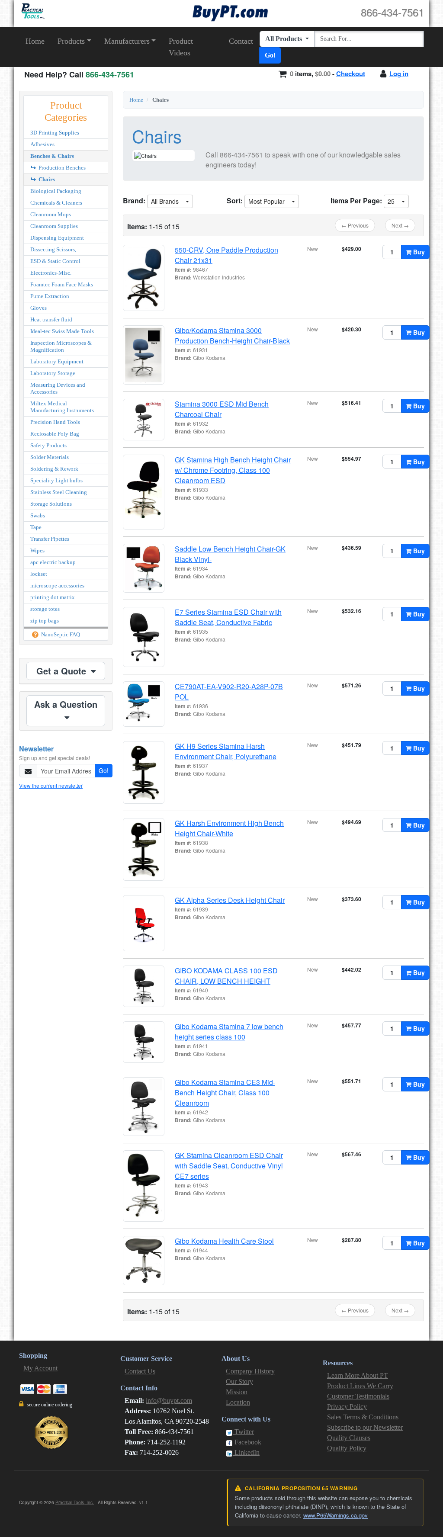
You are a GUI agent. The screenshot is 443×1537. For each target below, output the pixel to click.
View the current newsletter (51, 785)
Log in (398, 73)
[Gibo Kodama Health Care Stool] (143, 1261)
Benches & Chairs (52, 156)
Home (35, 41)
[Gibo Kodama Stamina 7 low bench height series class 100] (143, 1042)
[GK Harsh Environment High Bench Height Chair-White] (143, 849)
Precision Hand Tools (55, 422)
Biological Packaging (55, 191)
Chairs (46, 179)
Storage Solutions (51, 504)
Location (238, 1402)
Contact (241, 41)
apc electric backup (53, 562)
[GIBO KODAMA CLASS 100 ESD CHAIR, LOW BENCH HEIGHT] (143, 986)
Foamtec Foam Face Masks (61, 284)
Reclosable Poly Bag (54, 433)
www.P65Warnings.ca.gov (335, 1515)
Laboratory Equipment (56, 361)
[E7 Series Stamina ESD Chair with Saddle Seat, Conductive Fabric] (143, 637)
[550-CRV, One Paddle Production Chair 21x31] (143, 278)
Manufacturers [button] (127, 41)
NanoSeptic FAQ (60, 634)
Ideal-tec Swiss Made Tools (62, 331)
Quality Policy (346, 1448)
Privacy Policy (347, 1406)
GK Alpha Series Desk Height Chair (230, 900)
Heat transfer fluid (51, 319)
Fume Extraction (49, 296)
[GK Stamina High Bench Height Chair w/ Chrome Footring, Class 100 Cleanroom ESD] (143, 492)
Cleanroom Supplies (54, 226)
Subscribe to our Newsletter (365, 1427)
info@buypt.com (169, 1400)
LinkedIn (246, 1452)
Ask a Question (65, 704)
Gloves (38, 308)
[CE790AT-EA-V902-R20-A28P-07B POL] (143, 704)
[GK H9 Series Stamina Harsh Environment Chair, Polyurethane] (143, 772)
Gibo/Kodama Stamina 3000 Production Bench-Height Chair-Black (232, 335)
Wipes (37, 550)
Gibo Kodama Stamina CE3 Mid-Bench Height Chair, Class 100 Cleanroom (225, 1092)
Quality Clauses (348, 1437)
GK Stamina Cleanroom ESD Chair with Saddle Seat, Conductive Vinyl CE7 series (229, 1165)
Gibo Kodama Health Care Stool (224, 1241)
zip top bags (44, 620)
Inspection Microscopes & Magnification (61, 346)
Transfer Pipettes (49, 539)
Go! (270, 55)
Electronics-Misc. (50, 273)
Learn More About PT (357, 1375)
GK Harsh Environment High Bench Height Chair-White (229, 828)
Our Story (239, 1381)
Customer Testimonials (358, 1396)
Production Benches (61, 167)
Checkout (350, 73)
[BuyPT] (230, 12)
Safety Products (48, 445)
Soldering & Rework (54, 468)
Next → (400, 225)
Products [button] (71, 41)
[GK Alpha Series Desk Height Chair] (143, 923)
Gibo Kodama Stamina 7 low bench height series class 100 (229, 1031)
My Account (40, 1368)
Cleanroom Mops (50, 214)
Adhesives (42, 144)
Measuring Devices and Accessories (57, 388)
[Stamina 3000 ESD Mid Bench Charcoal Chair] (143, 419)
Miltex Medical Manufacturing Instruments (62, 407)
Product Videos (181, 47)
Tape (36, 527)
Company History (250, 1371)
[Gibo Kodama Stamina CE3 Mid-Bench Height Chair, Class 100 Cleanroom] (143, 1106)
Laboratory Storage (52, 373)
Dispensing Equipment (57, 237)
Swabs (37, 515)
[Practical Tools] (32, 11)
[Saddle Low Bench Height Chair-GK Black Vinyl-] (143, 568)
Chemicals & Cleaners (56, 202)
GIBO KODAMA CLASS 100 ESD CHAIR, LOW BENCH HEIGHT (226, 976)
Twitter (243, 1431)
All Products (284, 38)
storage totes (45, 609)
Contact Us (140, 1371)
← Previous (355, 225)
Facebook (247, 1442)
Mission (236, 1392)
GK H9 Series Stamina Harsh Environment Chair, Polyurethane (225, 751)
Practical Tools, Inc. (74, 1502)
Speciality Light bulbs (56, 480)
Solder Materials (49, 457)
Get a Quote (62, 670)
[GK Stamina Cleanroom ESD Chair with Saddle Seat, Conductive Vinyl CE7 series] (143, 1186)
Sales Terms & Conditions (362, 1417)
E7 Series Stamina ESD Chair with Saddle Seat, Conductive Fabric (228, 617)
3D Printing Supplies (54, 132)
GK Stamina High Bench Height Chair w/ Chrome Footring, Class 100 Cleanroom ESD (233, 470)
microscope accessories (57, 585)
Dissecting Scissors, (53, 249)
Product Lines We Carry (360, 1385)
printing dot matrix (52, 597)
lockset (38, 574)
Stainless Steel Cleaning (58, 492)
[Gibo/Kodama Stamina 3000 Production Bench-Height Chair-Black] (143, 354)
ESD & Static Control (55, 261)
